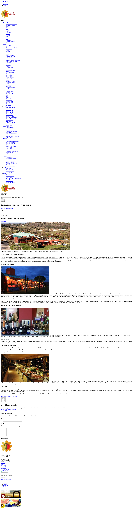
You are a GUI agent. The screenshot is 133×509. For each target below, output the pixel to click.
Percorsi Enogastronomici (11, 133)
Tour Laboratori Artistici (11, 117)
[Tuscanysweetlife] (8, 17)
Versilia (7, 88)
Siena (7, 27)
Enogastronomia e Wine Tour (12, 136)
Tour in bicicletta (9, 112)
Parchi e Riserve (9, 98)
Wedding (5, 156)
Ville (7, 153)
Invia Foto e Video (5, 470)
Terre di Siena (9, 76)
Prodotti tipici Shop (10, 169)
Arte (4, 159)
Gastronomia (6, 126)
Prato (7, 39)
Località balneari (9, 40)
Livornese (8, 64)
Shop (4, 167)
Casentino (8, 52)
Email (2, 420)
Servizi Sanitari (9, 181)
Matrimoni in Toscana (11, 158)
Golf (7, 95)
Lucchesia (8, 65)
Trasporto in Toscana (10, 174)
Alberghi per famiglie (10, 142)
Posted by (7, 208)
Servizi (4, 173)
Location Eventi (9, 157)
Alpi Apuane (9, 45)
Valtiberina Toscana (10, 87)
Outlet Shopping (9, 172)
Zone (4, 44)
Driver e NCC (9, 177)
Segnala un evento (5, 469)
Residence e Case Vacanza (12, 151)
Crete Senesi (9, 57)
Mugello (8, 71)
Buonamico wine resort (11, 396)
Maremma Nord (9, 67)
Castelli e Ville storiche (11, 146)
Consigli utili (3, 466)
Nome (2, 418)
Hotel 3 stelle (9, 149)
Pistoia (7, 36)
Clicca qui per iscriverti (6, 479)
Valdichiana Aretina (10, 81)
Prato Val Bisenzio (10, 72)
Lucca (7, 31)
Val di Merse (9, 83)
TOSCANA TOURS (10, 107)
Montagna (8, 97)
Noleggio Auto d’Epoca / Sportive (13, 178)
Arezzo (7, 30)
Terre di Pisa (9, 75)
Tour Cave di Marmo (10, 113)
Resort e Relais (9, 152)
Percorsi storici (9, 120)
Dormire (5, 138)
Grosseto (8, 35)
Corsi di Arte (9, 164)
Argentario (8, 51)
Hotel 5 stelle (9, 147)
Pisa (7, 29)
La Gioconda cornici (10, 166)
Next (8, 410)
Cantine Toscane (9, 127)
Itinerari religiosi (9, 110)
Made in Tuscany (10, 171)
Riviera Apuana (9, 73)
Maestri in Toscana (10, 162)
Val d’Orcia (8, 86)
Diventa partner (4, 465)
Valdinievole (9, 85)
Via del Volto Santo (10, 122)
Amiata (7, 46)
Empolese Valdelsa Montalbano (13, 60)
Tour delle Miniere (10, 116)
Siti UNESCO (9, 100)
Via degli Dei (9, 125)
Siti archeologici (9, 101)
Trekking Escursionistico (11, 118)
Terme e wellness (10, 103)
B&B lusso (8, 144)
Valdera (7, 80)
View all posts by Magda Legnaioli (9, 409)
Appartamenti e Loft (10, 143)
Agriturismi (8, 140)
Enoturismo (8, 132)
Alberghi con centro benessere (12, 141)
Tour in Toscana (9, 111)
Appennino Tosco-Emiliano (12, 47)
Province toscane (10, 42)
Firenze (7, 26)
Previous (3, 410)
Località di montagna (10, 41)
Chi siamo (3, 463)
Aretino (7, 50)
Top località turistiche (10, 25)
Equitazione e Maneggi (11, 93)
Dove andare (6, 22)
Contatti (2, 464)
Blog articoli (3, 468)
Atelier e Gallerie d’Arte (11, 163)
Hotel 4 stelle (9, 148)
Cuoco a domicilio (10, 176)
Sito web (2, 423)
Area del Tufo (9, 49)
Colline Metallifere (10, 55)
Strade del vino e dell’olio (11, 135)
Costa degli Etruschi (10, 56)
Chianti (7, 54)
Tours (4, 106)
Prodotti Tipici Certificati (11, 131)
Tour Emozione (9, 115)
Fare (4, 90)
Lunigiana (8, 66)
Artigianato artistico (10, 161)
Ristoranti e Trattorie (10, 128)
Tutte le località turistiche (11, 24)
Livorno (8, 34)
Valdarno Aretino (10, 77)
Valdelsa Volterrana (10, 78)
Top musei (8, 105)
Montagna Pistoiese (10, 70)
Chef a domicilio (9, 137)
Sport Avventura (9, 102)
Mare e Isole (8, 96)
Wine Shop (8, 168)
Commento (3, 436)
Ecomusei (8, 92)
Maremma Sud (9, 68)
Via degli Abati (9, 123)
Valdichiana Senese (10, 82)
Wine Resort (8, 154)
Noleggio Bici (9, 179)
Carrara (7, 37)
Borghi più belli (9, 91)
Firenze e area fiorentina (11, 61)
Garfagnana (8, 62)
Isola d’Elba (8, 32)
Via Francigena (9, 121)
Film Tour (8, 108)
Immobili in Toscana (10, 182)
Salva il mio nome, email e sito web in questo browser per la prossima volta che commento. (22, 426)
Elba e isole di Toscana (11, 59)
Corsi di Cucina (9, 130)
